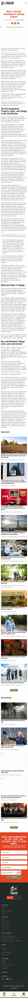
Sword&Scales (6, 948)
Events (4, 960)
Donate (10, 897)
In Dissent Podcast (7, 952)
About (3, 907)
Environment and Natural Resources (12, 940)
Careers (4, 962)
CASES (3, 918)
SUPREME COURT (6, 928)
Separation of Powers (8, 938)
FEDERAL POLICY (6, 926)
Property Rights (6, 934)
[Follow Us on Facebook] (2, 979)
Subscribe (4, 968)
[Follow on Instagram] (10, 979)
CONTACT (23, 995)
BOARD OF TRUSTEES (7, 911)
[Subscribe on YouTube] (7, 979)
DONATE (4, 995)
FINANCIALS (4, 913)
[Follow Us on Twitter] (4, 979)
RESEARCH (4, 922)
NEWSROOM (4, 972)
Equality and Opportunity (9, 936)
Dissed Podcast (6, 954)
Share (9, 23)
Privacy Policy (14, 988)
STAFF (3, 909)
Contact (17, 897)
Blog (3, 946)
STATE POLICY (5, 924)
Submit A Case (5, 966)
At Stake (4, 950)
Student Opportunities (8, 964)
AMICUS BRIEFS (5, 920)
